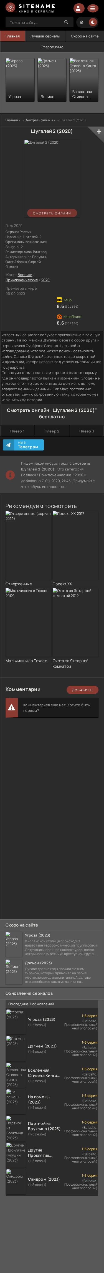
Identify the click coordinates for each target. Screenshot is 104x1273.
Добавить (82, 690)
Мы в (28, 445)
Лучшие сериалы (45, 36)
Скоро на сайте (85, 36)
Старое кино (52, 46)
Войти (79, 8)
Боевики (25, 274)
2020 (45, 279)
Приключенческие (22, 279)
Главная (13, 36)
